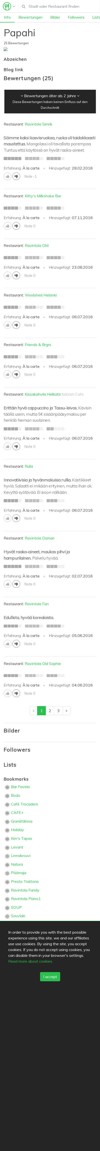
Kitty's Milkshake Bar (43, 195)
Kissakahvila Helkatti (43, 394)
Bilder (55, 17)
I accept (50, 976)
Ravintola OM (37, 245)
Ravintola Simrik (38, 124)
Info (7, 17)
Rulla (29, 466)
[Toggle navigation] (9, 6)
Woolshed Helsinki (41, 295)
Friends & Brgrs (38, 344)
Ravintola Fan (37, 603)
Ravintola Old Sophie (43, 663)
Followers (76, 17)
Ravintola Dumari (39, 538)
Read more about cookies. (30, 961)
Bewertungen (30, 17)
